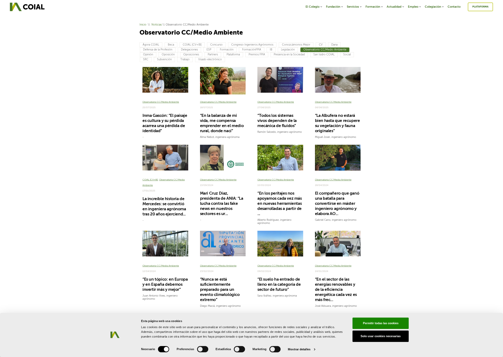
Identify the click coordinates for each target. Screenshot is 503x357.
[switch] (202, 349)
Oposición (168, 54)
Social (347, 54)
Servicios (353, 6)
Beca (171, 44)
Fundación (333, 6)
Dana (334, 44)
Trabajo (185, 59)
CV (321, 44)
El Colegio (312, 6)
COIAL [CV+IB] (192, 44)
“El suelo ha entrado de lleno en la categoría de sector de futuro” (279, 284)
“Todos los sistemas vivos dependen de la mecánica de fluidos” (277, 121)
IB (271, 49)
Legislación (288, 49)
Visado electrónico (210, 59)
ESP (209, 49)
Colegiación (433, 6)
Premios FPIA (257, 54)
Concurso (216, 44)
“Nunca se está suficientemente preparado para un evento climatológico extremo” (220, 289)
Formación (372, 6)
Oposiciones (191, 54)
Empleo (413, 6)
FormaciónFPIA (251, 49)
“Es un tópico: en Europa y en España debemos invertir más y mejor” (165, 284)
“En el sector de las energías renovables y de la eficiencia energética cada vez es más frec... (336, 289)
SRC (145, 59)
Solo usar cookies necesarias (381, 336)
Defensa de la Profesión (157, 49)
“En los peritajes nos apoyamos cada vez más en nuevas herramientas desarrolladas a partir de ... (279, 203)
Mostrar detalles (299, 349)
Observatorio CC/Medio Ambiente (324, 49)
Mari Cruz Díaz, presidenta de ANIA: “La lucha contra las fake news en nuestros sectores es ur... (221, 203)
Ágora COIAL (151, 44)
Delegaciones (189, 49)
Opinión (148, 54)
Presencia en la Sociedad (289, 54)
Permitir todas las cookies (380, 323)
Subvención (164, 59)
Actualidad (394, 6)
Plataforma (480, 7)
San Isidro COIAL (324, 54)
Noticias (156, 24)
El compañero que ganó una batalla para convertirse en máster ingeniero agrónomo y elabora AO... (337, 203)
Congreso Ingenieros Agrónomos (252, 44)
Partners (213, 54)
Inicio (143, 24)
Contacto (454, 6)
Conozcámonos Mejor (296, 44)
